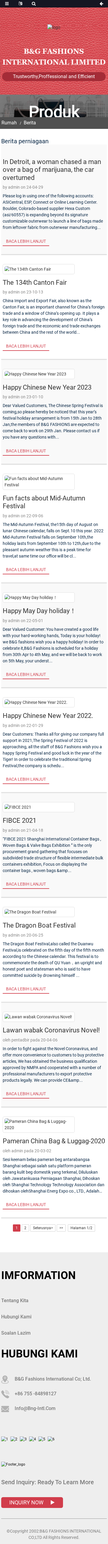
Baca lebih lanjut (26, 241)
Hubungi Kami (16, 1317)
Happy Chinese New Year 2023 (47, 387)
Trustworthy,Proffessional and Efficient (54, 76)
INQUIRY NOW (27, 1502)
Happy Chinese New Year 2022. (48, 715)
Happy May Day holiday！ (39, 611)
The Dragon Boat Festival (39, 925)
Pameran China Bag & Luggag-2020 (54, 1141)
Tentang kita (14, 1300)
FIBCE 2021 (19, 820)
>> (61, 1228)
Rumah (9, 123)
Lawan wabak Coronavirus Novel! (51, 1030)
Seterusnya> (43, 1228)
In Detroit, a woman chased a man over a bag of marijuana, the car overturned (52, 169)
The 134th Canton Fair (35, 282)
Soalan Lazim (16, 1333)
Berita (30, 123)
